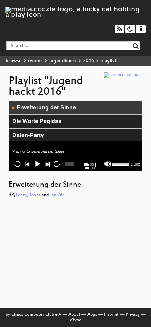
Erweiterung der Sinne (44, 108)
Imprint (111, 314)
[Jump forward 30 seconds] (56, 164)
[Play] (37, 164)
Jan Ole (57, 195)
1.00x (135, 164)
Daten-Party (28, 135)
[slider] (120, 163)
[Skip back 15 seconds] (17, 164)
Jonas (34, 195)
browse (14, 61)
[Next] (47, 164)
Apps (92, 314)
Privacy (133, 314)
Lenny (21, 195)
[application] (75, 136)
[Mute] (107, 164)
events (35, 61)
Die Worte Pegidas (36, 121)
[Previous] (27, 164)
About (74, 314)
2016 (88, 61)
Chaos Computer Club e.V (36, 314)
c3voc (75, 320)
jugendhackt (63, 61)
